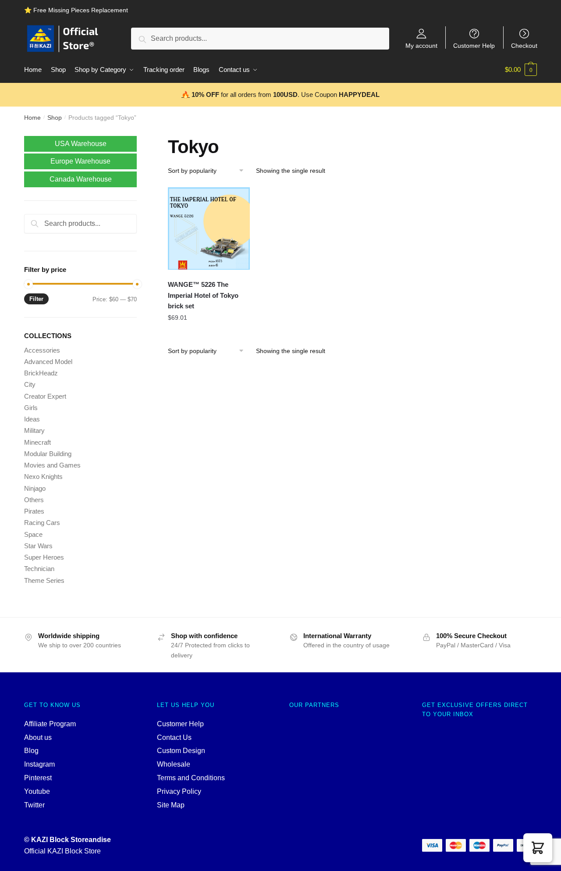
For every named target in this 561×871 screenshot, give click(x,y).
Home (32, 117)
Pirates (34, 511)
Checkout (524, 45)
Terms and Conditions (191, 778)
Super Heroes (44, 557)
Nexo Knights (43, 476)
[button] (537, 847)
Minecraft (37, 442)
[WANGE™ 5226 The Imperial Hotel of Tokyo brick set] (209, 228)
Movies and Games (52, 465)
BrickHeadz (41, 373)
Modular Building (47, 453)
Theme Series (44, 580)
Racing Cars (42, 522)
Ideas (32, 419)
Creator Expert (45, 396)
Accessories (42, 350)
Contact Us (174, 737)
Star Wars (38, 546)
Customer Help (474, 45)
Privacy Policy (179, 791)
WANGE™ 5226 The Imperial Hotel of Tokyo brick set (203, 295)
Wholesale (173, 764)
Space (33, 534)
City (30, 384)
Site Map (171, 805)
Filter (36, 299)
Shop (54, 117)
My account (421, 45)
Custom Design (181, 750)
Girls (31, 407)
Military (34, 430)
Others (34, 499)
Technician (39, 568)
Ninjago (35, 488)
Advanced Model (48, 361)
